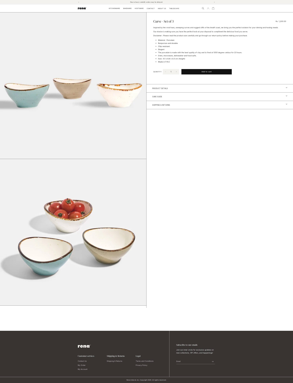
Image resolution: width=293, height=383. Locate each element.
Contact (151, 8)
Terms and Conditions (145, 361)
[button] (203, 8)
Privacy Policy (141, 365)
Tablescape (174, 8)
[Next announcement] (214, 2)
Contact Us (82, 361)
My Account (82, 369)
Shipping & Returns (114, 361)
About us (162, 8)
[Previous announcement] (78, 2)
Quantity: (157, 71)
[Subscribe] (212, 361)
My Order (82, 365)
